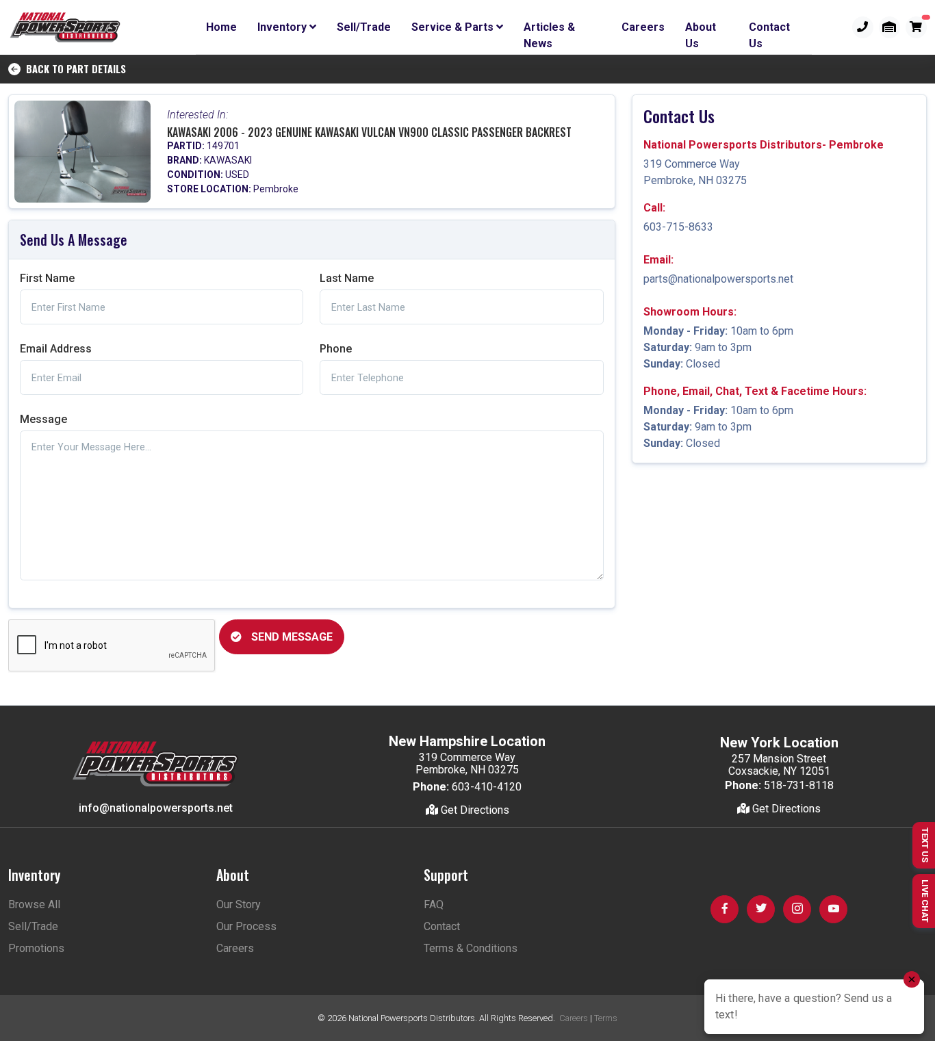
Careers (643, 27)
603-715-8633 (678, 226)
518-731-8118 (799, 785)
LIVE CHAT (925, 901)
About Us (700, 29)
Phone (336, 348)
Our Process (246, 926)
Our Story (238, 904)
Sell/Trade (364, 27)
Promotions (36, 948)
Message (43, 419)
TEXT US (925, 844)
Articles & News (549, 29)
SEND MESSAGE (290, 636)
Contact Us (769, 29)
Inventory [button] (283, 27)
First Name (47, 278)
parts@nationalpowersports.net (718, 278)
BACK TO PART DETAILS (73, 69)
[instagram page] (797, 909)
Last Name (347, 278)
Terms (605, 1018)
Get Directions (473, 810)
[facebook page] (724, 909)
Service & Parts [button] (453, 27)
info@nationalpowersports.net (156, 807)
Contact (442, 926)
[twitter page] (761, 909)
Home (221, 27)
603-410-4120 (487, 786)
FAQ (434, 904)
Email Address (56, 348)
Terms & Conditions (470, 948)
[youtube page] (833, 909)
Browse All (34, 904)
